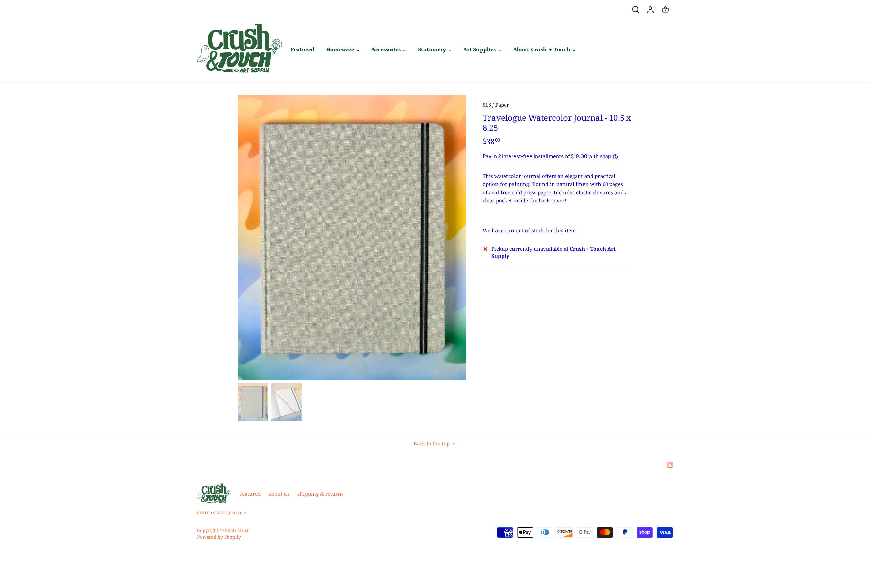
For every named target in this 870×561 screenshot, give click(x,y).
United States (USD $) (219, 513)
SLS (487, 104)
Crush (243, 530)
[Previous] (248, 237)
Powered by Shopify (219, 537)
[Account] (650, 9)
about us (279, 493)
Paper (502, 104)
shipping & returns (320, 493)
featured (250, 493)
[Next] (456, 237)
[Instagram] (670, 464)
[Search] (635, 9)
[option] (352, 237)
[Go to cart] (665, 9)
